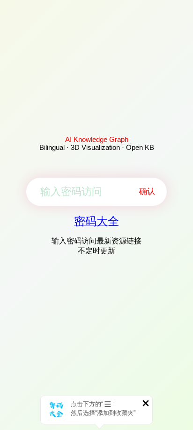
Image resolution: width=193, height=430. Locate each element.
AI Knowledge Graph (96, 139)
